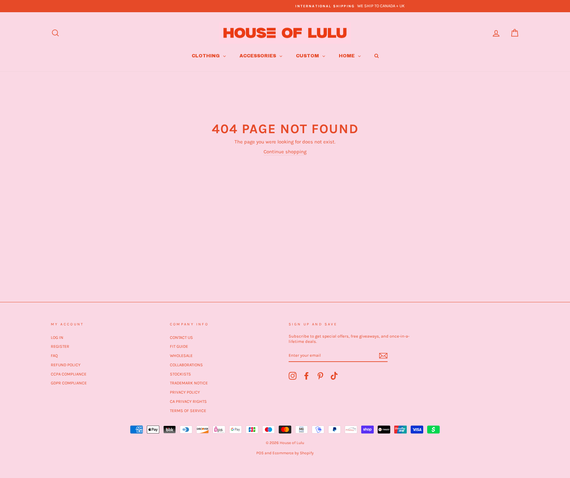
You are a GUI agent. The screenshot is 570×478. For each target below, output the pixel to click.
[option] (285, 6)
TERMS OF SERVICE (188, 410)
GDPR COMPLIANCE (69, 382)
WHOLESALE (181, 355)
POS (260, 453)
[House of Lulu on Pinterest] (320, 376)
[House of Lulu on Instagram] (293, 376)
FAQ (54, 355)
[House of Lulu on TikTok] (334, 376)
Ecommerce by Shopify (293, 453)
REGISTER (60, 346)
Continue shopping (285, 152)
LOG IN (57, 337)
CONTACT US (181, 337)
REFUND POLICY (65, 364)
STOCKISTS (180, 374)
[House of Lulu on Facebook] (306, 376)
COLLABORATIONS (186, 364)
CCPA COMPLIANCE (68, 374)
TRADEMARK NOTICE (189, 382)
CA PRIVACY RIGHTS (188, 401)
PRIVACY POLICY (185, 392)
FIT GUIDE (179, 346)
